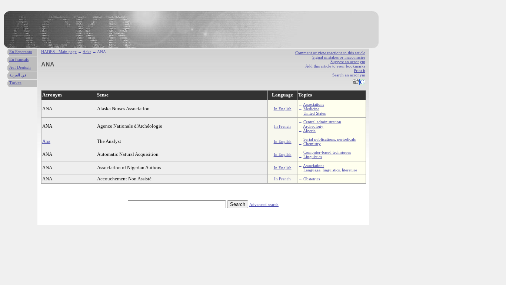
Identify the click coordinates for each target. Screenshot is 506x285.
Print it (359, 70)
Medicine (311, 109)
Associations (313, 104)
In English (283, 109)
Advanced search (264, 204)
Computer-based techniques (327, 152)
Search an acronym (348, 75)
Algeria (309, 130)
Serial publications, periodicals (329, 139)
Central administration (322, 121)
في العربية (17, 75)
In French (282, 126)
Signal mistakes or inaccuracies (338, 57)
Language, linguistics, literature (330, 170)
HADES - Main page (59, 51)
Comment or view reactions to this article (330, 52)
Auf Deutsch (20, 67)
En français (19, 59)
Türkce (15, 83)
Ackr (87, 51)
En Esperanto (20, 51)
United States (314, 113)
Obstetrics (311, 179)
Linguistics (312, 156)
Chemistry (312, 143)
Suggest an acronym (347, 61)
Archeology (313, 126)
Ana (46, 141)
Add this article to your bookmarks (335, 66)
